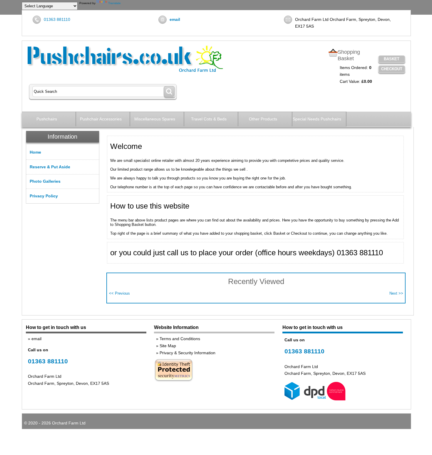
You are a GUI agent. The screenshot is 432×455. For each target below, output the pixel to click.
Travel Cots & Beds (209, 119)
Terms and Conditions (180, 338)
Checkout (391, 69)
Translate (114, 3)
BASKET (391, 59)
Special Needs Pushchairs (317, 119)
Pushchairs (46, 119)
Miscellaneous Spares (154, 119)
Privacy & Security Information (187, 352)
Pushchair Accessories (101, 119)
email (36, 338)
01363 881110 (57, 19)
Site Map (168, 345)
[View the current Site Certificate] (173, 381)
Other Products (263, 119)
